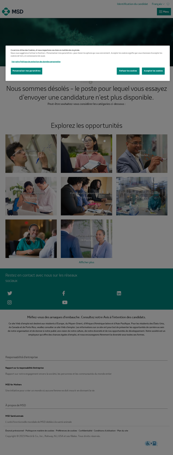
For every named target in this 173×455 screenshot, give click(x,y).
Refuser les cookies (128, 71)
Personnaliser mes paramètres (27, 71)
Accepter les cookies (153, 71)
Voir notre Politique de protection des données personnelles (35, 62)
